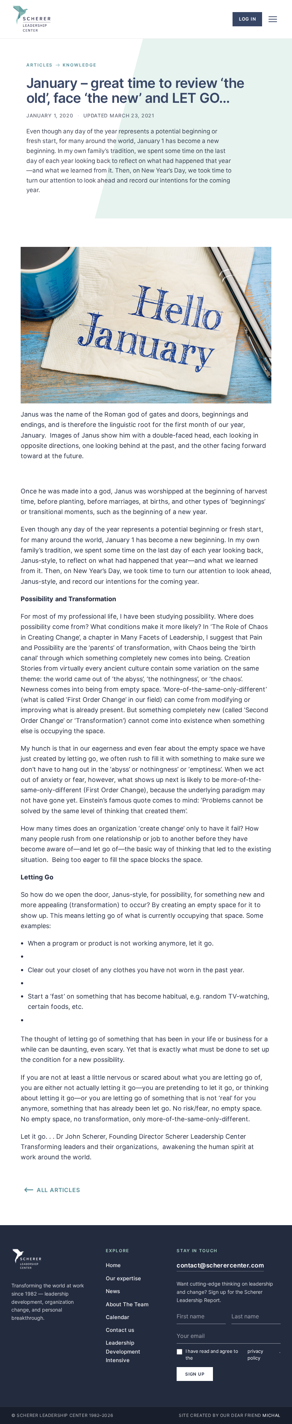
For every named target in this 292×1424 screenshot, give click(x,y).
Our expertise (123, 1278)
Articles (39, 65)
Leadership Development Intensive (123, 1351)
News (113, 1291)
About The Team (127, 1304)
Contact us (120, 1329)
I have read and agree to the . (233, 1354)
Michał (271, 1415)
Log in (247, 19)
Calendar (117, 1316)
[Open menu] (273, 19)
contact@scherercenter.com (220, 1265)
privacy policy (255, 1354)
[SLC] (31, 19)
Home (113, 1265)
